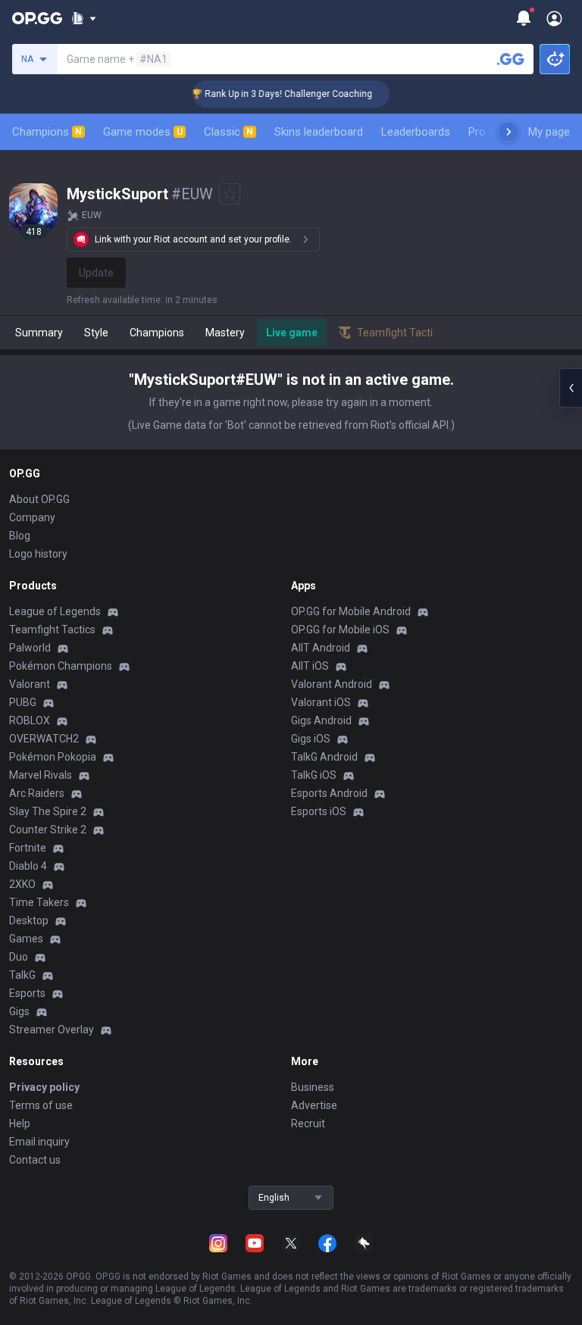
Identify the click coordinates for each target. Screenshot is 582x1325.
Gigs (19, 1011)
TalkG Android (324, 757)
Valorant (29, 684)
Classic (228, 132)
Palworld (30, 648)
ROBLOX (29, 720)
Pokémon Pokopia (52, 757)
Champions (47, 132)
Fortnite (27, 848)
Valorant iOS (321, 702)
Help (19, 1123)
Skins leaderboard (318, 132)
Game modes (143, 132)
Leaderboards (415, 132)
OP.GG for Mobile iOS (340, 629)
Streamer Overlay (51, 1029)
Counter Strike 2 (47, 829)
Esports (27, 993)
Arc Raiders (36, 793)
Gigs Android (321, 720)
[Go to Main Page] (37, 18)
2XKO (22, 884)
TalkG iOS (313, 775)
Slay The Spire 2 (47, 811)
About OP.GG (39, 499)
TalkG (22, 975)
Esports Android (329, 793)
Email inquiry (39, 1142)
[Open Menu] (554, 18)
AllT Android (320, 648)
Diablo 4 (28, 866)
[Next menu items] (508, 131)
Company (32, 517)
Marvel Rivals (40, 775)
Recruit (308, 1123)
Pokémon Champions (60, 666)
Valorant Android (331, 684)
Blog (19, 536)
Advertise (314, 1105)
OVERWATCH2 (44, 739)
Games (26, 939)
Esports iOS (318, 811)
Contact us (35, 1160)
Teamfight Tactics (52, 629)
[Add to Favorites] (229, 194)
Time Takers (39, 902)
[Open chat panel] (570, 388)
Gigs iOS (310, 739)
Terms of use (41, 1105)
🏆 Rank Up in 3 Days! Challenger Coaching (274, 94)
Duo (18, 957)
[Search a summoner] (511, 59)
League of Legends (55, 611)
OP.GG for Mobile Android (351, 611)
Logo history (38, 554)
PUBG (22, 702)
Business (312, 1087)
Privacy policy (44, 1087)
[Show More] (83, 18)
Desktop (28, 920)
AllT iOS (310, 666)
